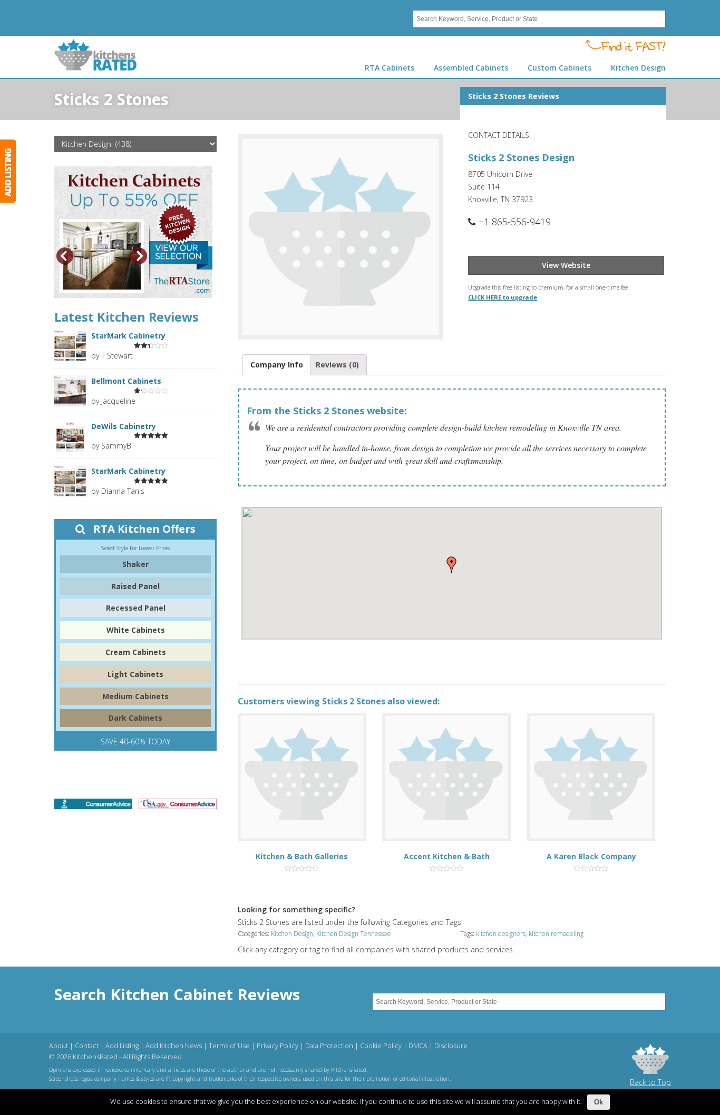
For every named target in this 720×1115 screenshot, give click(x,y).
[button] (451, 564)
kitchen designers (501, 933)
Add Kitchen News (173, 1045)
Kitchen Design (292, 933)
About (58, 1045)
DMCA (417, 1045)
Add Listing (122, 1045)
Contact (87, 1045)
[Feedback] (8, 171)
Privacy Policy (277, 1045)
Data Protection (329, 1045)
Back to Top (650, 1082)
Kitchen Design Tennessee (353, 933)
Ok (598, 1102)
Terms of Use (229, 1045)
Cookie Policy (381, 1045)
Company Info (276, 365)
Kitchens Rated (95, 55)
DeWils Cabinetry (123, 426)
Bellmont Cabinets (126, 381)
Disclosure (451, 1045)
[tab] (276, 364)
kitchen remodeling (556, 933)
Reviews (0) (337, 365)
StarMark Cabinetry (128, 336)
